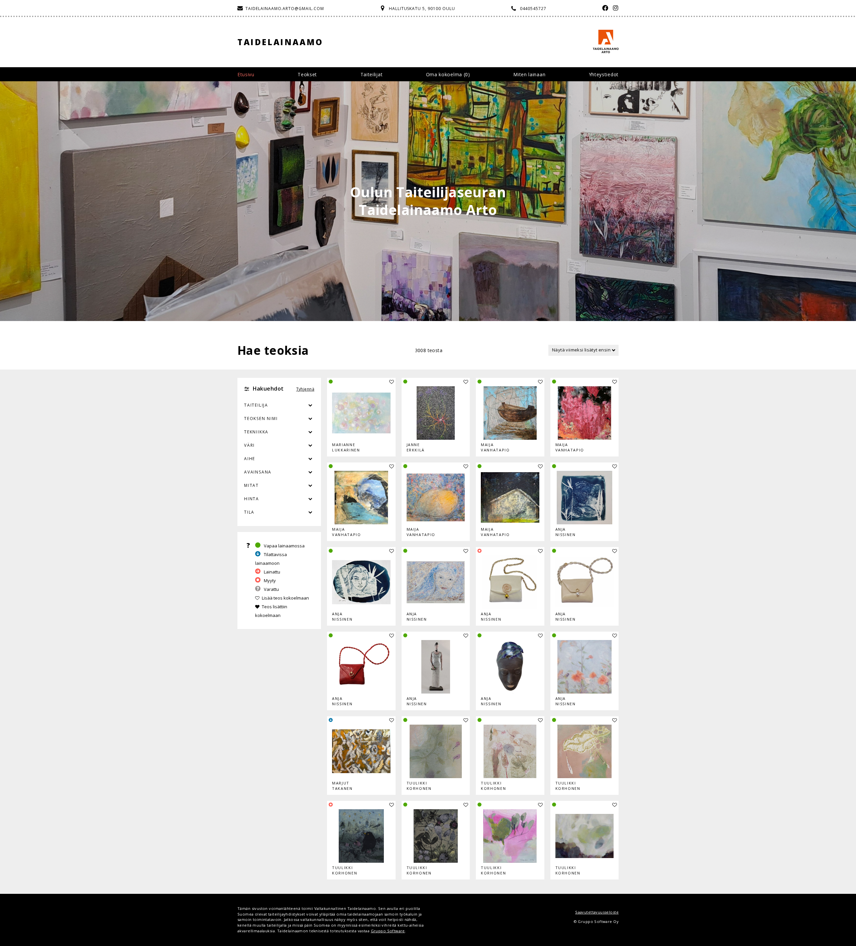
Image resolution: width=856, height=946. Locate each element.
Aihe (249, 458)
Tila (249, 512)
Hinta (251, 499)
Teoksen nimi (261, 418)
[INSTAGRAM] (614, 8)
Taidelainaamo (280, 41)
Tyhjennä (305, 389)
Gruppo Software (388, 930)
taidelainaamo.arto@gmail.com (284, 8)
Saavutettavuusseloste (597, 912)
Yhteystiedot (604, 74)
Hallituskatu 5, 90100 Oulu (422, 8)
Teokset (307, 74)
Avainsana (258, 472)
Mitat (251, 485)
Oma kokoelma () (448, 74)
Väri (249, 445)
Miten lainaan (529, 74)
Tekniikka (256, 432)
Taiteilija (256, 405)
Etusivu (245, 74)
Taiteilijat (371, 74)
